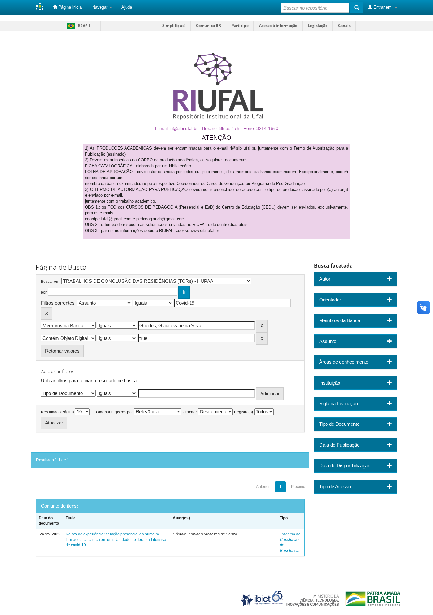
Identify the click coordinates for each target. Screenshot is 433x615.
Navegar (100, 7)
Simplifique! (173, 25)
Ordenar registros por (114, 412)
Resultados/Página (57, 412)
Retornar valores (62, 350)
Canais (344, 25)
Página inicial (70, 7)
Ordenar (190, 412)
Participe (240, 25)
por (44, 292)
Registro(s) (243, 412)
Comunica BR (208, 25)
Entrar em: (383, 7)
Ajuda (126, 7)
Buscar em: (50, 281)
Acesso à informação (278, 25)
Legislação (317, 25)
